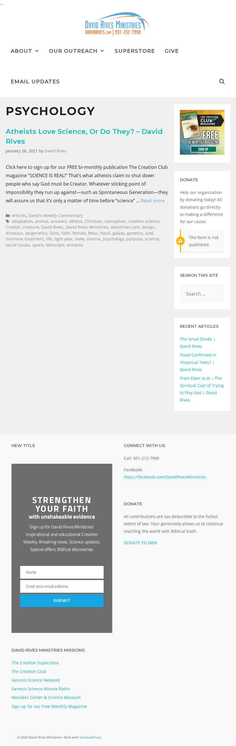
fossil (105, 233)
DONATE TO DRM (140, 542)
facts (54, 233)
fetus (93, 233)
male (79, 239)
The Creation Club (29, 671)
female (79, 233)
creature (30, 227)
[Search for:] (202, 294)
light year (63, 239)
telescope (55, 245)
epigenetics (36, 233)
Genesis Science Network (36, 680)
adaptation (22, 221)
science (152, 239)
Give (172, 51)
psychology (113, 239)
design (148, 227)
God (149, 233)
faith (65, 233)
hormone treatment (25, 239)
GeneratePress (90, 737)
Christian (93, 221)
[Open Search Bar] (222, 81)
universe (74, 245)
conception (115, 221)
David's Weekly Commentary (55, 215)
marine (93, 239)
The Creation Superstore (35, 662)
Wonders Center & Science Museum (46, 697)
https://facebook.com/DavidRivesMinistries (165, 477)
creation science (143, 221)
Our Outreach (73, 51)
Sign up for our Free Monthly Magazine (49, 706)
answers (59, 221)
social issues (18, 245)
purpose (134, 239)
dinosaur (14, 233)
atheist (75, 221)
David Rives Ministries (87, 227)
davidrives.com (125, 227)
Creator (13, 227)
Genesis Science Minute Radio (41, 688)
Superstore (135, 51)
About (21, 51)
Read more (153, 200)
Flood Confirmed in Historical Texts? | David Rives (198, 362)
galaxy (119, 233)
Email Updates (35, 81)
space (37, 245)
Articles (19, 215)
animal (41, 221)
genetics (135, 233)
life (49, 239)
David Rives (52, 227)
